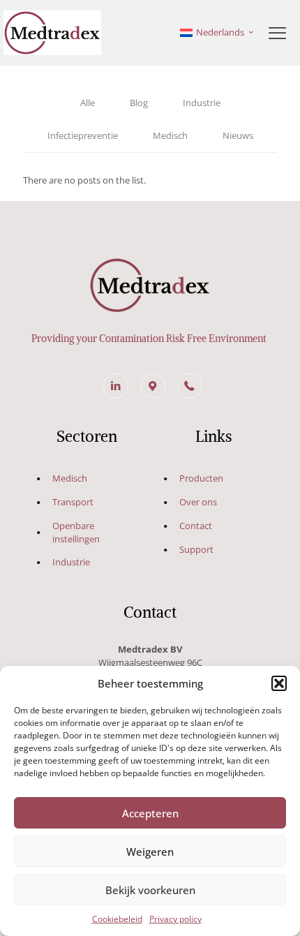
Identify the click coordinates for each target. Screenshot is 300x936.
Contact (195, 525)
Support (196, 549)
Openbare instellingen (76, 532)
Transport (72, 502)
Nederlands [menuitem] (220, 32)
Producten (201, 478)
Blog (139, 102)
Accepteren (150, 813)
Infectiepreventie (82, 135)
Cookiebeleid (117, 919)
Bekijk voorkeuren (150, 890)
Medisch (170, 135)
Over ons (198, 502)
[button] (279, 683)
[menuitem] (217, 32)
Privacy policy (175, 919)
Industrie (201, 102)
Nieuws (238, 135)
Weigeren (150, 852)
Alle (87, 102)
